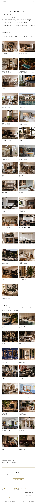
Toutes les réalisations (28, 489)
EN (34, 1)
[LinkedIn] (11, 497)
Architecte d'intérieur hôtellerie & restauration (9, 462)
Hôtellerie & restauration (28, 495)
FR (32, 1)
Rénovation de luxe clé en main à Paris (8, 460)
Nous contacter (18, 479)
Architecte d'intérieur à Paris (6, 457)
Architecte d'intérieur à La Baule (7, 458)
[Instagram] (9, 497)
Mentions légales (24, 501)
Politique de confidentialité (31, 501)
